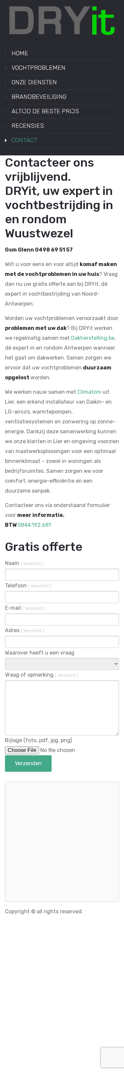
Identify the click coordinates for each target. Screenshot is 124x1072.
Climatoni (89, 392)
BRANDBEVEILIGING (39, 96)
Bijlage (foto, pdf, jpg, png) (38, 740)
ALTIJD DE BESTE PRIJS (45, 111)
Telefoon (28, 585)
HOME (20, 53)
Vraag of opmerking (41, 675)
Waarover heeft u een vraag (39, 653)
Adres (24, 630)
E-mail (25, 608)
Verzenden (28, 763)
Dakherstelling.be (92, 338)
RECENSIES (28, 125)
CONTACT (24, 140)
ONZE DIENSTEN (34, 82)
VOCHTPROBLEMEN (38, 67)
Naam (24, 563)
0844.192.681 (34, 525)
